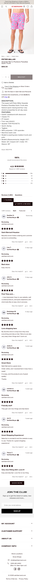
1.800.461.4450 (15, 563)
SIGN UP (17, 511)
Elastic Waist (15, 56)
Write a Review (24, 204)
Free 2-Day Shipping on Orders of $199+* (17, 1)
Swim (8, 56)
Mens (3, 56)
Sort (14, 211)
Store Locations (17, 554)
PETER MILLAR (8, 59)
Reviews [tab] (7, 195)
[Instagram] (19, 569)
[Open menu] (2, 6)
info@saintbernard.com (18, 560)
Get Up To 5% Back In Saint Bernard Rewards (17, 3)
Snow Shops (17, 557)
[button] (17, 173)
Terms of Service (11, 579)
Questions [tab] (18, 195)
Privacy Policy (23, 579)
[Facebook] (15, 569)
